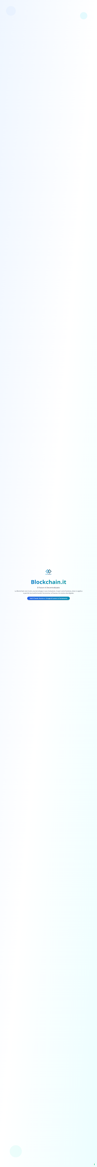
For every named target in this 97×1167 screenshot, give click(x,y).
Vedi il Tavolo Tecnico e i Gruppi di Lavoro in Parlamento (48, 598)
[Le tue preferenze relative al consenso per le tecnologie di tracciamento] (94, 1164)
